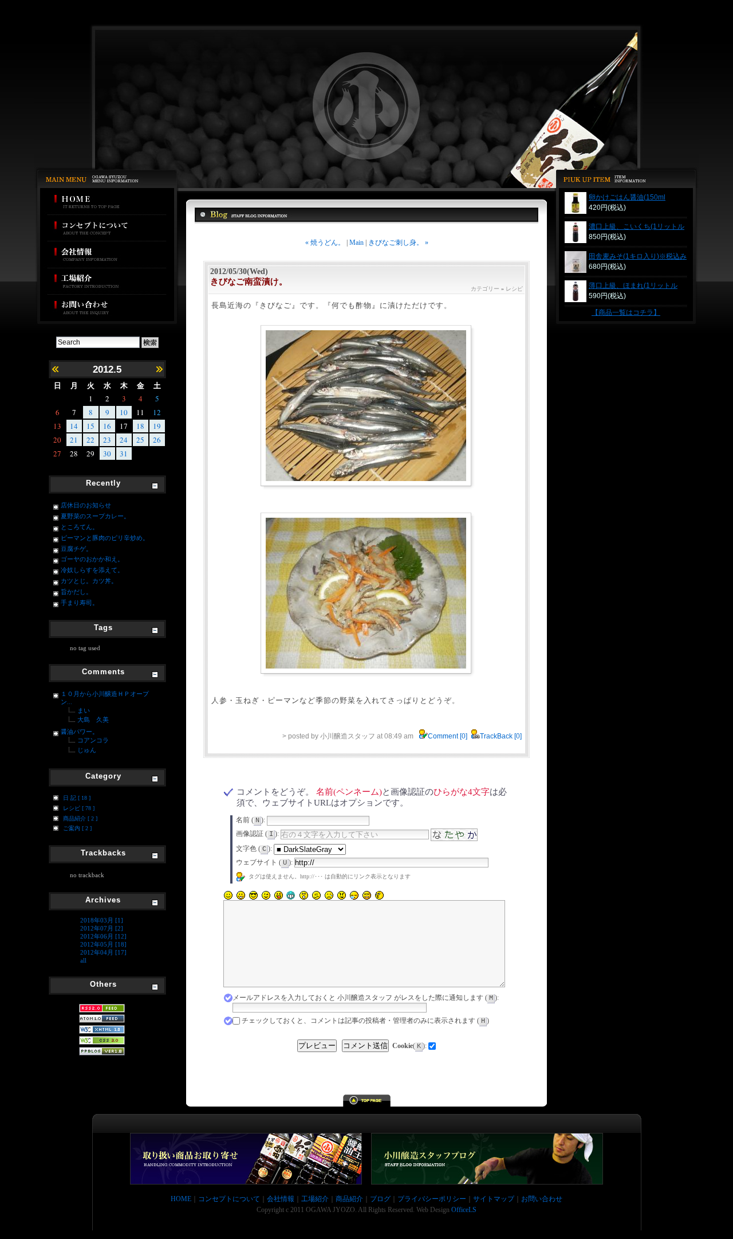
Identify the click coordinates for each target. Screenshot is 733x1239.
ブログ (380, 1199)
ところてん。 (79, 526)
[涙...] (328, 895)
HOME (106, 201)
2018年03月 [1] (101, 920)
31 (124, 453)
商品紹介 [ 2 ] (80, 818)
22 (90, 440)
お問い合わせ (106, 310)
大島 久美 (93, 719)
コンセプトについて (106, 228)
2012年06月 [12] (103, 936)
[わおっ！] (303, 895)
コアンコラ (93, 740)
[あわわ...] (366, 895)
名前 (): (250, 820)
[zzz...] (353, 895)
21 (74, 440)
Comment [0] (447, 736)
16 (107, 426)
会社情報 (106, 254)
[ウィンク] (265, 895)
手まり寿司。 (79, 602)
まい (83, 710)
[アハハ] (240, 895)
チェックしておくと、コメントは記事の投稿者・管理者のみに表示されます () (365, 1021)
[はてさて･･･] (379, 895)
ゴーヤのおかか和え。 (92, 559)
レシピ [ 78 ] (78, 808)
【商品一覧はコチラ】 (626, 312)
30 (107, 453)
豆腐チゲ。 (76, 548)
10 (124, 412)
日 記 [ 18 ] (76, 798)
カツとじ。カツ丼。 (89, 580)
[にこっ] (227, 895)
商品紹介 (349, 1199)
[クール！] (253, 895)
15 (90, 426)
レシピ (514, 289)
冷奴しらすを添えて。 (92, 569)
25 (140, 440)
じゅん (86, 749)
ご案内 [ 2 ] (77, 828)
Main (356, 243)
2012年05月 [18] (103, 944)
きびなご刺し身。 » (398, 243)
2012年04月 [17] (103, 952)
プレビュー (317, 1045)
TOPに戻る (367, 1101)
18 (140, 426)
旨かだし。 (76, 591)
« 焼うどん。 (325, 243)
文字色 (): (254, 849)
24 (124, 440)
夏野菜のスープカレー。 (95, 516)
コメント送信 (365, 1045)
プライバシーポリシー (431, 1199)
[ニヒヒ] (290, 895)
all (83, 960)
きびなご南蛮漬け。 (248, 281)
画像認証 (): (257, 834)
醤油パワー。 (79, 731)
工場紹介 (106, 281)
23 (107, 440)
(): (409, 1046)
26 (157, 440)
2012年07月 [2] (101, 928)
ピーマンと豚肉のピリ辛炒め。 (105, 537)
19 (157, 426)
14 (74, 426)
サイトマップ (493, 1199)
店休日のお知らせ (86, 505)
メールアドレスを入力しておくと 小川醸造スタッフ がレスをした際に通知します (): (365, 998)
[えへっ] (278, 895)
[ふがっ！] (341, 895)
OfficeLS (463, 1210)
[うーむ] (316, 895)
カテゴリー (485, 289)
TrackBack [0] (501, 736)
